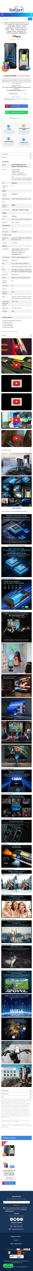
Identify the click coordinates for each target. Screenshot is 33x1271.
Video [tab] (3, 335)
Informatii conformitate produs (9, 331)
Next (30, 58)
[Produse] (2, 15)
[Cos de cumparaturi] (31, 14)
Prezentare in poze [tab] (6, 450)
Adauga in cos (16, 106)
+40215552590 (17, 1226)
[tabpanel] (16, 57)
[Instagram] (21, 1219)
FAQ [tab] (2, 1097)
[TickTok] (18, 1219)
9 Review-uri (20, 39)
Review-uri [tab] (4, 1094)
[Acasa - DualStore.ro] (16, 10)
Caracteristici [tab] (4, 154)
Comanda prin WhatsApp (18, 112)
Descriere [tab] (3, 157)
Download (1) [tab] (4, 1090)
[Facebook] (11, 1219)
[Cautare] (30, 18)
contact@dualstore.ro (17, 1229)
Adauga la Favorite (16, 118)
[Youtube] (14, 1219)
